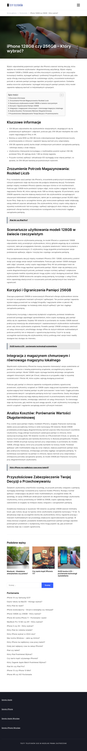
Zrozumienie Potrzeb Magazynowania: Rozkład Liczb (29, 100)
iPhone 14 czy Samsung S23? (18, 598)
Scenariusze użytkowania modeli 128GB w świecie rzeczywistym (33, 103)
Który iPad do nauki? (15, 606)
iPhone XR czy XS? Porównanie (19, 674)
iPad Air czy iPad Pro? (16, 666)
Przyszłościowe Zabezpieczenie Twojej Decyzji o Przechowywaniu (33, 113)
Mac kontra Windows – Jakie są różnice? (23, 638)
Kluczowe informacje (17, 98)
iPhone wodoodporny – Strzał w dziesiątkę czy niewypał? (30, 610)
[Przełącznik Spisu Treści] (60, 95)
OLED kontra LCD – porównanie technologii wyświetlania (67, 573)
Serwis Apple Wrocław (11, 718)
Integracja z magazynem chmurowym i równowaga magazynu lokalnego (36, 108)
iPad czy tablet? (13, 650)
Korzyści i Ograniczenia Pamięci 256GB (24, 106)
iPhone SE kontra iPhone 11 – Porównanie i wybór (27, 618)
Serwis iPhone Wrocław (11, 728)
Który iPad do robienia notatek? (19, 630)
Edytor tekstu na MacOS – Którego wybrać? (24, 602)
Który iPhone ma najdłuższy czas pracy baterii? (26, 642)
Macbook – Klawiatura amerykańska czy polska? (17, 572)
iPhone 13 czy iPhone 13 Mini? (19, 670)
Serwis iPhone (7, 709)
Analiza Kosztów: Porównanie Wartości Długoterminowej (31, 111)
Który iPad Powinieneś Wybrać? (19, 654)
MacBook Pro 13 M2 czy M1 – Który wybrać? (25, 622)
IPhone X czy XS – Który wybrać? (20, 626)
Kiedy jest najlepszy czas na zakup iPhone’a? (25, 646)
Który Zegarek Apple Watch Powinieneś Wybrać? (26, 662)
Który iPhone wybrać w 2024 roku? (21, 634)
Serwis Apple (7, 700)
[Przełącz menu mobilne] (78, 5)
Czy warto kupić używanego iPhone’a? (22, 658)
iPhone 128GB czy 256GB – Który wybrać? (24, 614)
